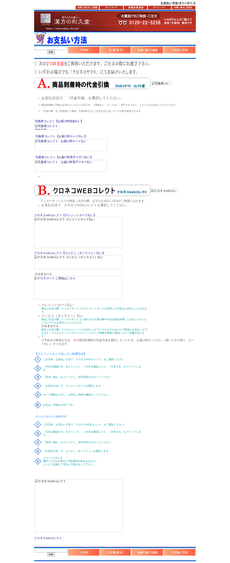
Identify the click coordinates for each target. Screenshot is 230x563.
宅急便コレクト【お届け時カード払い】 (61, 136)
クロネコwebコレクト (48, 538)
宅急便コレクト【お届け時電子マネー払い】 (64, 157)
